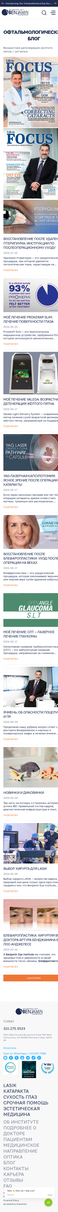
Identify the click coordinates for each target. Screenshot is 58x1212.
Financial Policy (11, 1200)
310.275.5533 (14, 1028)
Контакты (16, 1168)
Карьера (13, 1174)
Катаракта (16, 1091)
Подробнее (10, 270)
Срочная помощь (25, 1102)
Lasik (9, 1085)
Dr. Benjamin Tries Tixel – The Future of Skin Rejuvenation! (30, 3)
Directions (9, 1048)
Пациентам (17, 1139)
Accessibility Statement (15, 1204)
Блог (9, 1162)
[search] (44, 13)
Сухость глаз (20, 1097)
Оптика (13, 1157)
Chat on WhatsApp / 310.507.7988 (24, 1053)
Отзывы (13, 1180)
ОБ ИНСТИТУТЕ (21, 1122)
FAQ (7, 1186)
